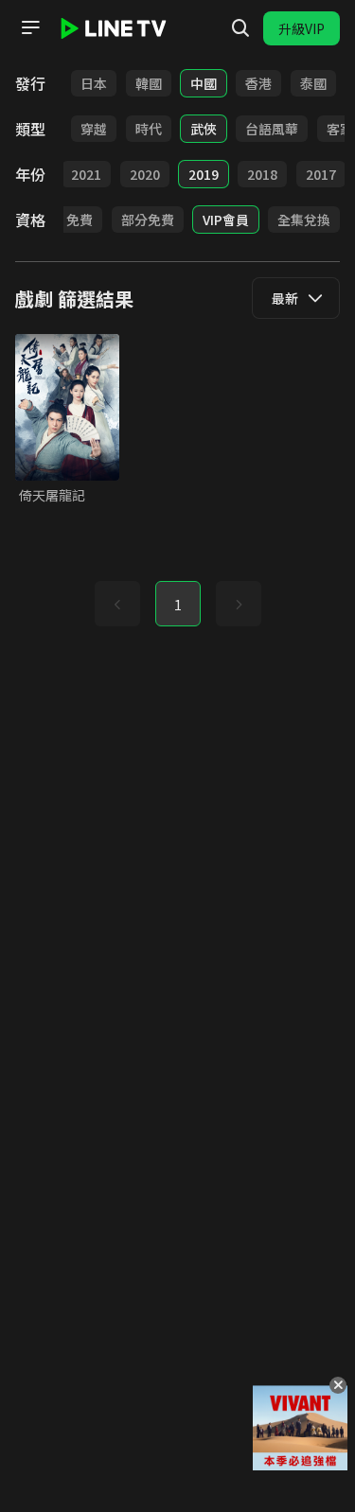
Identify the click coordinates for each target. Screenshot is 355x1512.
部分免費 (147, 219)
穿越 (93, 128)
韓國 (148, 83)
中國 (203, 83)
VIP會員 (226, 219)
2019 (203, 174)
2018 (262, 174)
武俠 (203, 128)
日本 (93, 83)
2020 (145, 174)
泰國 (313, 83)
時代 (148, 128)
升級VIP (301, 28)
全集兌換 (303, 219)
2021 (86, 174)
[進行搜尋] (240, 28)
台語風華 (271, 128)
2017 (321, 174)
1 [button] (178, 604)
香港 (258, 83)
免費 (79, 219)
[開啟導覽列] (30, 27)
